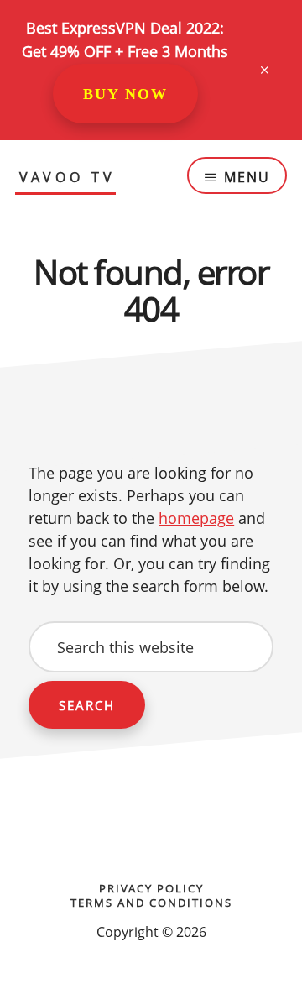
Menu (247, 177)
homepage (196, 518)
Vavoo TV (67, 178)
